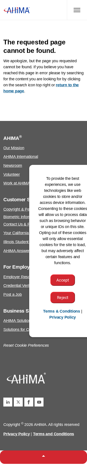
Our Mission (13, 148)
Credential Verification (22, 285)
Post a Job (12, 294)
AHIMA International (20, 156)
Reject (62, 297)
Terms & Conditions (61, 311)
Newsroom (12, 165)
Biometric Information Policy (27, 217)
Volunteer (11, 174)
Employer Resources (21, 277)
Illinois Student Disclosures (26, 242)
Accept (62, 280)
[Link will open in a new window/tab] (7, 402)
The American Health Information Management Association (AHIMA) (16, 10)
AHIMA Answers (17, 251)
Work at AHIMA (16, 183)
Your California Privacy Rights (29, 233)
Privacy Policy (16, 434)
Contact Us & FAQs (20, 224)
